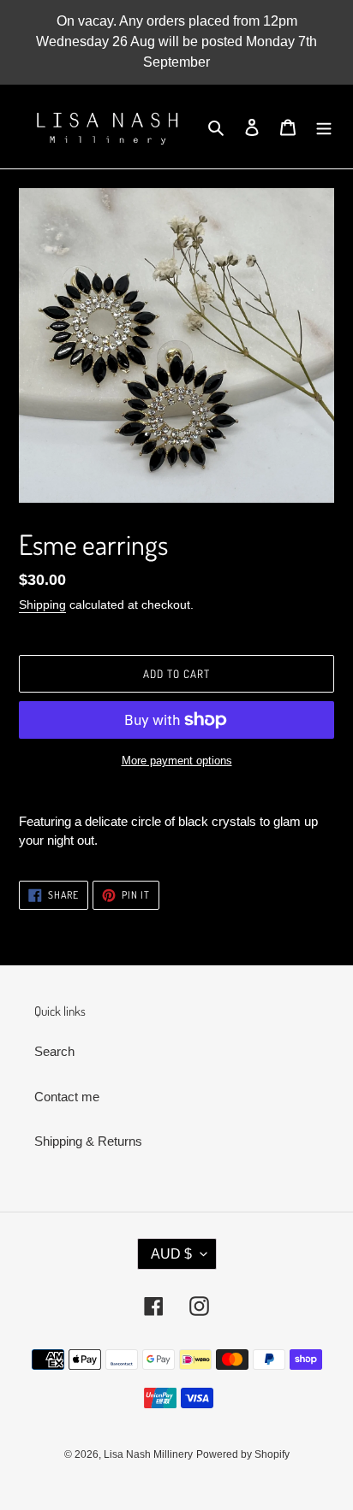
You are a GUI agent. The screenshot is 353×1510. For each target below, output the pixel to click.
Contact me (66, 1096)
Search (54, 1051)
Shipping (42, 604)
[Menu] (324, 127)
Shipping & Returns (88, 1141)
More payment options (177, 760)
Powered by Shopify (243, 1454)
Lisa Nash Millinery (148, 1454)
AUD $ (171, 1254)
